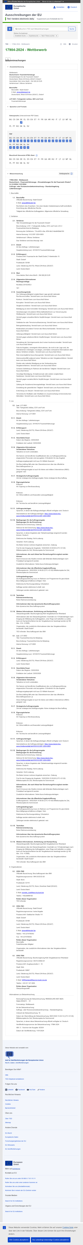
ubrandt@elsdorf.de (23, 92)
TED (6, 44)
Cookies (8, 1104)
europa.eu (16, 1169)
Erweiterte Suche (20, 36)
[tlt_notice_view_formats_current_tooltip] (71, 174)
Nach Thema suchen (48, 36)
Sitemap (8, 1122)
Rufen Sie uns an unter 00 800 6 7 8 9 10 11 (20, 1178)
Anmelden (60, 7)
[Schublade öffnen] (7, 59)
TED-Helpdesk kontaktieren (14, 1079)
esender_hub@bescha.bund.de (33, 893)
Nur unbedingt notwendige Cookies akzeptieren (50, 1240)
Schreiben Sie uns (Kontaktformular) (17, 1186)
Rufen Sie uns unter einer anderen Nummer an (21, 1182)
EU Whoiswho (10, 1145)
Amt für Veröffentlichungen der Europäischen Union (24, 1060)
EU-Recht (8, 1133)
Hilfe (6, 1075)
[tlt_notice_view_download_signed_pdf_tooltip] (21, 122)
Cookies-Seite (67, 1227)
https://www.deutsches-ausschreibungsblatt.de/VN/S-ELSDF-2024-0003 (38, 515)
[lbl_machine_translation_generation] (37, 155)
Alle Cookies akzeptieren (19, 1240)
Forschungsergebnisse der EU (15, 1141)
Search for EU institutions (13, 1201)
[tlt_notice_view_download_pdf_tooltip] (10, 140)
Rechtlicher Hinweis (12, 1100)
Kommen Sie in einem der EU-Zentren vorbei (20, 1190)
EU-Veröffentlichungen (13, 1149)
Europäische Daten (11, 1137)
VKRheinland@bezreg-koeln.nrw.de (34, 980)
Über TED (8, 1118)
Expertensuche (33, 36)
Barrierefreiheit (10, 1108)
